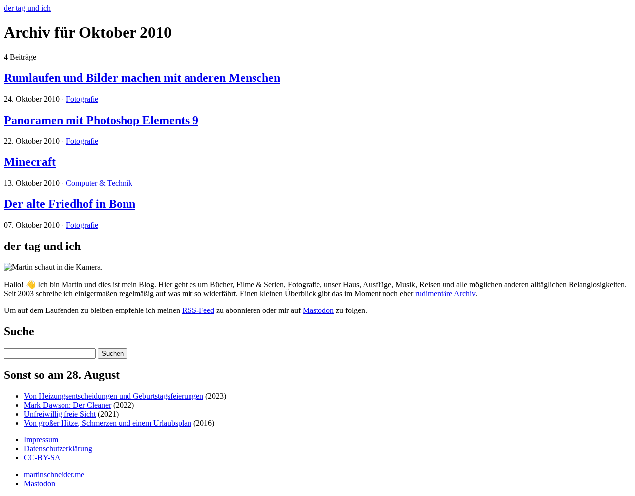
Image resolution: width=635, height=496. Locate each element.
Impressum (41, 439)
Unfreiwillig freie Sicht (60, 414)
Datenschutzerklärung (58, 448)
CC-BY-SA (42, 457)
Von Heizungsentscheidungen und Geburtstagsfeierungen (113, 396)
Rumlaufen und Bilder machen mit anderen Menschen (142, 77)
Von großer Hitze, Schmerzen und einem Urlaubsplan (107, 423)
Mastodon (318, 310)
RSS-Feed (198, 310)
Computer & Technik (99, 183)
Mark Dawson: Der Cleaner (67, 405)
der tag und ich (27, 8)
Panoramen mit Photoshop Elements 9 (101, 120)
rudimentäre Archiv (445, 293)
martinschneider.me (54, 474)
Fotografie (82, 99)
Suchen (113, 353)
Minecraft (30, 161)
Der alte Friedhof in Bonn (69, 203)
